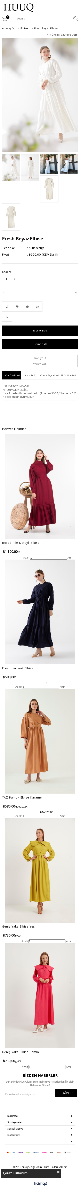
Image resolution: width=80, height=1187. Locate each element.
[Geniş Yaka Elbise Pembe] (40, 995)
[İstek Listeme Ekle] (27, 306)
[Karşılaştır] (40, 306)
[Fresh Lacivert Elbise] (40, 612)
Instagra (12, 1135)
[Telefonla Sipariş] (7, 306)
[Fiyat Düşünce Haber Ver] (7, 316)
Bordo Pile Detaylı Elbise (21, 543)
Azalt (26, 557)
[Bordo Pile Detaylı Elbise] (40, 486)
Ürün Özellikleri (11, 375)
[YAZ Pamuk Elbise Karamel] (40, 741)
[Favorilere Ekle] (17, 306)
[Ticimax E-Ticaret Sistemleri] (40, 1184)
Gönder (68, 1093)
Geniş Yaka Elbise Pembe (21, 1052)
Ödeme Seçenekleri (49, 375)
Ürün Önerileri (68, 375)
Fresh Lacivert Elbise (17, 668)
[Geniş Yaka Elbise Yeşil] (40, 870)
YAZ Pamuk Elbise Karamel (22, 797)
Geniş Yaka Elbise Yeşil (19, 926)
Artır (70, 557)
